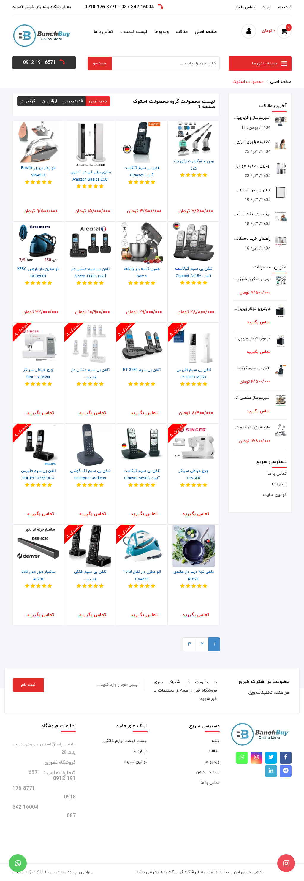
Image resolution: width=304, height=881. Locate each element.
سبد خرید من (208, 772)
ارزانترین (49, 101)
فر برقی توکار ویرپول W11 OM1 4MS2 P (251, 338)
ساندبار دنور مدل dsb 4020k (38, 575)
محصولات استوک (248, 82)
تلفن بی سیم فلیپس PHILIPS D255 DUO (38, 474)
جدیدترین (98, 101)
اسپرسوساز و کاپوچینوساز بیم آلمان (251, 118)
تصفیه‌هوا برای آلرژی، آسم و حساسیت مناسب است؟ (251, 142)
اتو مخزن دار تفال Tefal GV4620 (142, 575)
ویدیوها (161, 32)
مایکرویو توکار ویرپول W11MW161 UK (251, 308)
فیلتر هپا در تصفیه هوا (251, 190)
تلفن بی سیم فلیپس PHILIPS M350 (193, 373)
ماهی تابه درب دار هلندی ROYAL (193, 575)
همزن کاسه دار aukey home (142, 272)
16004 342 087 (137, 7)
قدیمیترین (73, 101)
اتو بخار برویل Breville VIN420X (38, 171)
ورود (266, 7)
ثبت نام (285, 7)
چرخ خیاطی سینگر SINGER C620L (38, 373)
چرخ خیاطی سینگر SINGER (193, 474)
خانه (216, 741)
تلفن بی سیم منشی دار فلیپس (90, 373)
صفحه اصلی (206, 32)
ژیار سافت (21, 872)
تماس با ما (245, 7)
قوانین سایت (275, 495)
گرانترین (27, 101)
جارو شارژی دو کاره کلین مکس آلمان (251, 427)
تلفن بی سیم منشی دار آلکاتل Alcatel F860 (90, 272)
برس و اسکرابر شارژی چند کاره (193, 165)
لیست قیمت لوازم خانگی (125, 741)
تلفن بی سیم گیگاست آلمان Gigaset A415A (193, 272)
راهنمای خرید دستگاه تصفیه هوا (251, 238)
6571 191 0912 (39, 62)
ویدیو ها (212, 762)
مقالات (182, 32)
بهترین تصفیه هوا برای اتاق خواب (251, 166)
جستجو (99, 63)
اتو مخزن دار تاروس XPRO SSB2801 (38, 272)
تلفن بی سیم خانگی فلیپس (90, 575)
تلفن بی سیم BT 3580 (142, 370)
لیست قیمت (135, 32)
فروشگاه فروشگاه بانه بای (176, 872)
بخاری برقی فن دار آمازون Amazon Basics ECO (90, 176)
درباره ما (279, 484)
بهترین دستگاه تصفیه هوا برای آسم (251, 214)
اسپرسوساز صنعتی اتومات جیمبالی (251, 398)
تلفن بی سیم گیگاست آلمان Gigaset (141, 171)
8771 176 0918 (101, 7)
